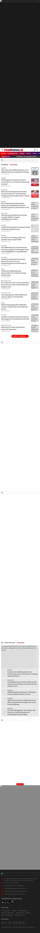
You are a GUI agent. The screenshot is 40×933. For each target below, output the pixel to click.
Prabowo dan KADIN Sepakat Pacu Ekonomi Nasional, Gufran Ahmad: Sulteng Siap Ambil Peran (22, 674)
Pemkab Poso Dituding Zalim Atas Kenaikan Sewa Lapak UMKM (13, 239)
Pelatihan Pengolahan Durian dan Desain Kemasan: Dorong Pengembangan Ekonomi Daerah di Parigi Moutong (13, 262)
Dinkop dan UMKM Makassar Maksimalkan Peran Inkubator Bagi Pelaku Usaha (13, 273)
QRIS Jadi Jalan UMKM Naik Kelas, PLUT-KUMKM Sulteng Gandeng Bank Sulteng (15, 171)
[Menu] (2, 149)
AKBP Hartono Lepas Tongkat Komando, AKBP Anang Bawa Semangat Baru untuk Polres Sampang (21, 702)
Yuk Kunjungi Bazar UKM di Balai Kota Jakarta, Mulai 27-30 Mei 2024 (14, 296)
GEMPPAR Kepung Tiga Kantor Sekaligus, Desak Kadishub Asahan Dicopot (21, 693)
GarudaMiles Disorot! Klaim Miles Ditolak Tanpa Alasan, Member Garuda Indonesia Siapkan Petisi (22, 684)
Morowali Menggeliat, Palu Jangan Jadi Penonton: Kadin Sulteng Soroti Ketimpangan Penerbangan (21, 712)
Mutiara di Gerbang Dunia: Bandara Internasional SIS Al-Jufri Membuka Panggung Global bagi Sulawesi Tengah (15, 194)
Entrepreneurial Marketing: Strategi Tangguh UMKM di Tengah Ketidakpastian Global (14, 217)
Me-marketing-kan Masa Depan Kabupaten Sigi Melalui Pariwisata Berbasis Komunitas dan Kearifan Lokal (15, 205)
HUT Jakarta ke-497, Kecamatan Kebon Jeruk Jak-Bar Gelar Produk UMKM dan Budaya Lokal (15, 285)
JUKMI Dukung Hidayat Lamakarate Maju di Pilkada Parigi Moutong (15, 228)
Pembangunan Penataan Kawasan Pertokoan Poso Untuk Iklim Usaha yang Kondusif (15, 182)
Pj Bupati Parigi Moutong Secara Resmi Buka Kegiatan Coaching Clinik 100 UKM (15, 318)
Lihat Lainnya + (20, 336)
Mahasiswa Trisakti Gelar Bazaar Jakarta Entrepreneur (13, 328)
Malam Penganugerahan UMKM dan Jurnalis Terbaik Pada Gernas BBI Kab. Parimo (14, 307)
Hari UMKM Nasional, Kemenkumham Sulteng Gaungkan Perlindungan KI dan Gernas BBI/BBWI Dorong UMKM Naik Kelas (15, 251)
